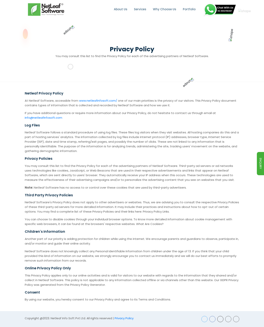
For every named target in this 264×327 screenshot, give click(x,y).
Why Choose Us (164, 9)
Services (140, 9)
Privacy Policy (124, 318)
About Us (120, 9)
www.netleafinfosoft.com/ (98, 101)
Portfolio (189, 9)
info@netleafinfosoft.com (43, 118)
